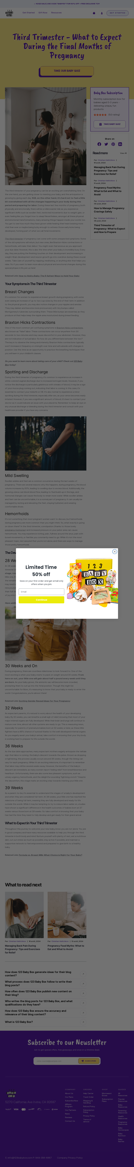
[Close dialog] (114, 551)
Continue (41, 599)
